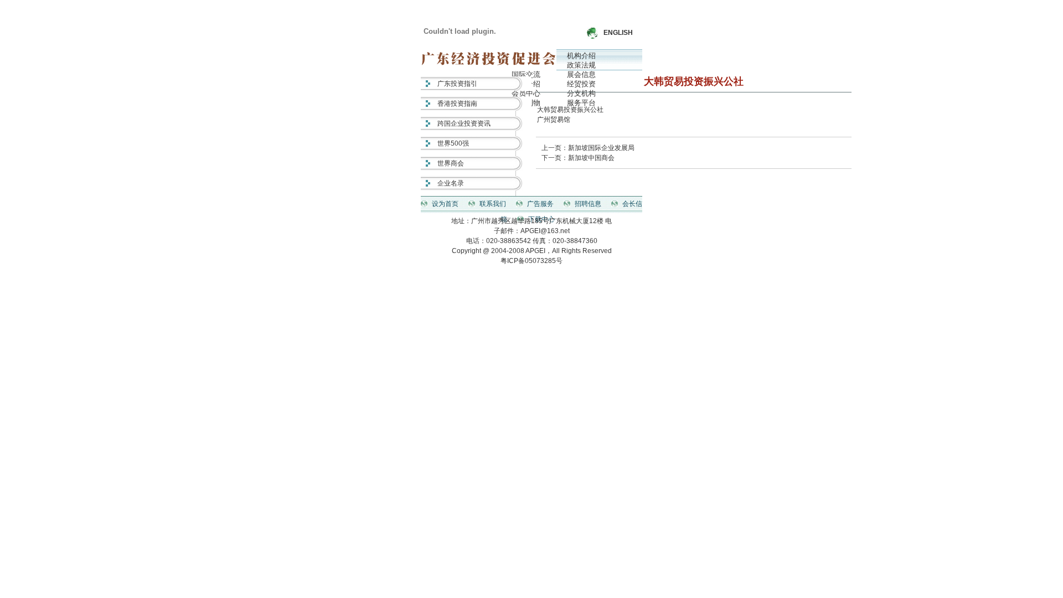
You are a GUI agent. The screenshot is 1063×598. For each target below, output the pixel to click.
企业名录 (450, 183)
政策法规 (581, 65)
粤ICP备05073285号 (531, 261)
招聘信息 (588, 204)
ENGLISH (618, 33)
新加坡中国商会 (591, 158)
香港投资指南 (457, 103)
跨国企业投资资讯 (464, 123)
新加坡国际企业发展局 (601, 148)
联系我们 (492, 204)
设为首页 (445, 204)
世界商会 (450, 163)
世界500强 (453, 143)
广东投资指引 (457, 83)
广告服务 (540, 204)
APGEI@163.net (545, 231)
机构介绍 (581, 55)
